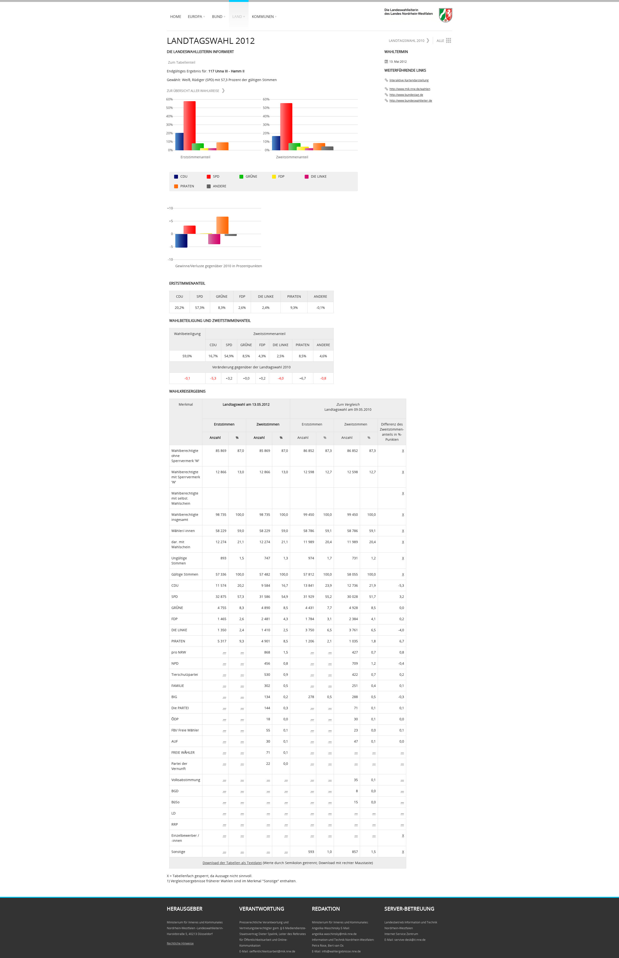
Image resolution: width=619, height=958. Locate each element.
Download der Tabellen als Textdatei (232, 862)
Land (237, 16)
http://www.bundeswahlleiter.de (411, 101)
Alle (440, 40)
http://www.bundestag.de (406, 95)
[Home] (418, 15)
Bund (217, 16)
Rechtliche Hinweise (180, 943)
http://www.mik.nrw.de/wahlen (410, 89)
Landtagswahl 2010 (406, 40)
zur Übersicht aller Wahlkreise (193, 91)
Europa (195, 16)
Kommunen (263, 16)
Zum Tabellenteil (181, 62)
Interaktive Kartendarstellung (409, 80)
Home (175, 16)
